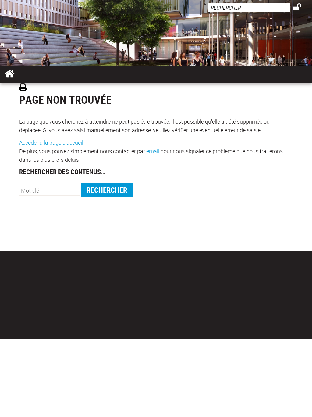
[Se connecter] (301, 8)
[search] (249, 7)
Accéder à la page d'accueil (51, 142)
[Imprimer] (25, 88)
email (152, 151)
